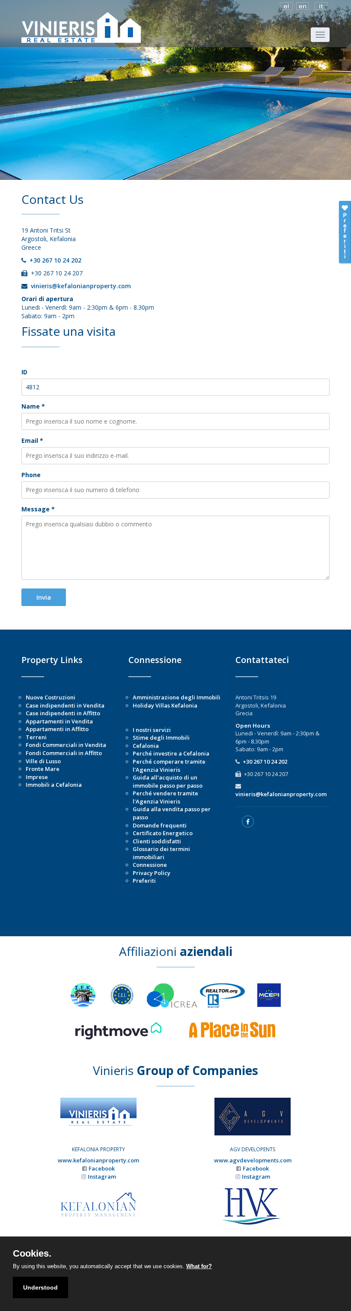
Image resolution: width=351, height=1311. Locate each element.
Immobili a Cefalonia (54, 784)
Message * (38, 509)
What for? (199, 1266)
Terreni (36, 737)
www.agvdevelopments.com (253, 1160)
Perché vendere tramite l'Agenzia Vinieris (165, 797)
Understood (40, 1287)
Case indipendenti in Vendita (65, 705)
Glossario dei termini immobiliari (161, 853)
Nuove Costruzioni (50, 697)
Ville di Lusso (43, 761)
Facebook (102, 1168)
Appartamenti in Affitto (57, 729)
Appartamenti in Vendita (59, 721)
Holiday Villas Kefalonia (165, 705)
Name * (33, 406)
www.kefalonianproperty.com (98, 1160)
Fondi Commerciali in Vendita (66, 745)
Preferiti (144, 880)
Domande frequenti (160, 825)
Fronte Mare (42, 769)
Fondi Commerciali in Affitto (64, 753)
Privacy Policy (151, 873)
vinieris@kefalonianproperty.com (81, 286)
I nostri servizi (152, 730)
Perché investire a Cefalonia (171, 753)
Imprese (37, 777)
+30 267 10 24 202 (55, 260)
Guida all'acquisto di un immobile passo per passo (167, 781)
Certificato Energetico (163, 833)
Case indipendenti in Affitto (63, 713)
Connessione (150, 865)
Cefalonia (146, 746)
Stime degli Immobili (161, 737)
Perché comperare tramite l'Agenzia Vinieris (169, 765)
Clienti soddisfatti (157, 841)
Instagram (102, 1176)
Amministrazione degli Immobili (176, 697)
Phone (31, 475)
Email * (32, 440)
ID (24, 372)
